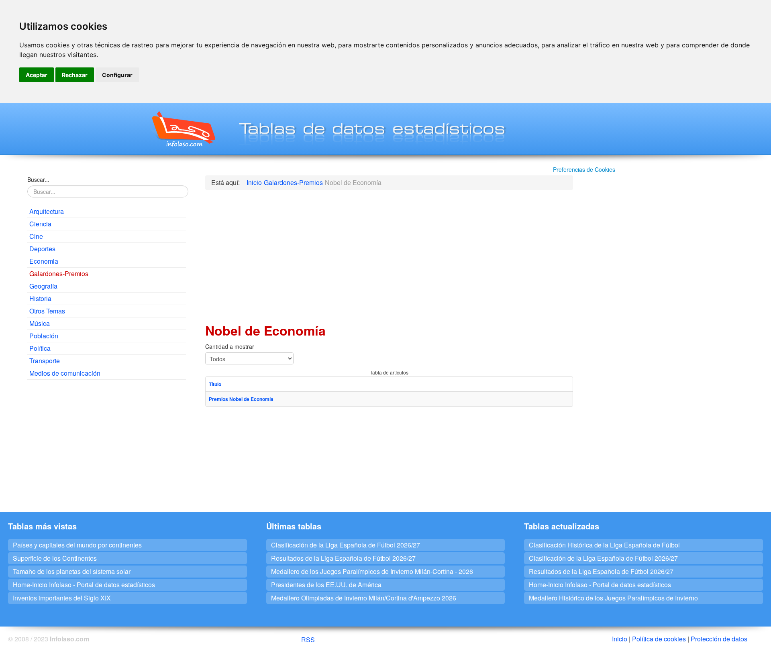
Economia (43, 261)
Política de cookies (659, 638)
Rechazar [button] (75, 74)
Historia (40, 298)
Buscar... (38, 179)
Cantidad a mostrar (229, 346)
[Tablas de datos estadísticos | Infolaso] (183, 128)
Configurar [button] (117, 74)
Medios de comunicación (64, 373)
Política (40, 348)
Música (39, 323)
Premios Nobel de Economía (241, 399)
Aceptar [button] (36, 74)
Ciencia (40, 223)
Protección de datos (719, 638)
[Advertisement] (106, 444)
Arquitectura (46, 211)
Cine (36, 236)
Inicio (619, 638)
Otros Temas (47, 310)
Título (215, 384)
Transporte (44, 360)
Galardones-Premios (58, 273)
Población (43, 335)
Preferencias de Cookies (584, 169)
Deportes (42, 248)
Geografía (43, 286)
